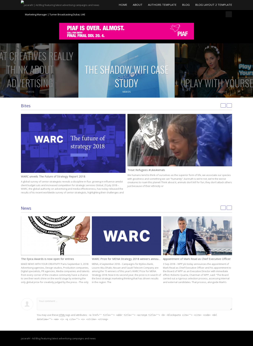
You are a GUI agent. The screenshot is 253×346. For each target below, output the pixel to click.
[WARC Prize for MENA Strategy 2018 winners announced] (126, 235)
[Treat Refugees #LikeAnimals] (179, 140)
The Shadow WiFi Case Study (127, 76)
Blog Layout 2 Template (213, 4)
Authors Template (162, 4)
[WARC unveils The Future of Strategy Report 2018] (73, 143)
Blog (186, 4)
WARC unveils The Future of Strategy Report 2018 (53, 176)
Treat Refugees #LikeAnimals (146, 170)
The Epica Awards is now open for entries (47, 259)
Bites (26, 105)
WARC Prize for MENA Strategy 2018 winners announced (128, 259)
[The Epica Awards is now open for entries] (55, 235)
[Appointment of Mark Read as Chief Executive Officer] (197, 235)
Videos (30, 91)
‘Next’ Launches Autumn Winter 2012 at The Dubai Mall (55, 14)
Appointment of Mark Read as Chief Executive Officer (197, 259)
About (137, 4)
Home (123, 4)
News (26, 208)
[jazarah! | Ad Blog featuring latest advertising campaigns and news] (60, 4)
